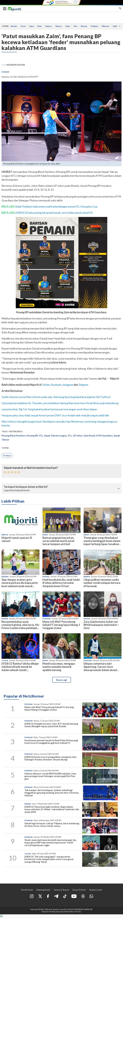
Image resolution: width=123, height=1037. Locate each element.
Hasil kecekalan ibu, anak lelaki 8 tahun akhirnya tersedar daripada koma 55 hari (61, 583)
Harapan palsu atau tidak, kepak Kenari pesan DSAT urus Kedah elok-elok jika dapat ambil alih (55, 415)
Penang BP (32, 435)
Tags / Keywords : (12, 431)
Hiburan (105, 26)
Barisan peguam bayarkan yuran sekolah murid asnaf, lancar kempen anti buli (58, 541)
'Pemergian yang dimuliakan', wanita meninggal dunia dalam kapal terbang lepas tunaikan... (102, 541)
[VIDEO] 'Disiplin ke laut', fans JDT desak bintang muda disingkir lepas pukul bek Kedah (51, 725)
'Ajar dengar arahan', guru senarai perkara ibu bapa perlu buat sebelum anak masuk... (20, 583)
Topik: (5, 448)
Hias (39, 26)
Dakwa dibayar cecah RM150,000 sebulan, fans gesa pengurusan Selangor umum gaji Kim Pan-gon (50, 776)
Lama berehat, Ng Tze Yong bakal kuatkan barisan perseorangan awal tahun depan (49, 409)
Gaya (31, 26)
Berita (5, 535)
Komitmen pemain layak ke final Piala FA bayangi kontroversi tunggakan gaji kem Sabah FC (51, 741)
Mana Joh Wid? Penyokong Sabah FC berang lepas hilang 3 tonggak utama (61, 625)
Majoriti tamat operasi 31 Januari (17, 539)
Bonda (14, 26)
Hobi (115, 26)
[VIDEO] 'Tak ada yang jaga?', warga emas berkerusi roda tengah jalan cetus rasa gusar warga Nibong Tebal (49, 859)
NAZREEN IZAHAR (16, 64)
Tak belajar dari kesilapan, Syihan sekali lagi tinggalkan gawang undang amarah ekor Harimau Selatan (51, 793)
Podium (94, 26)
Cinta (23, 26)
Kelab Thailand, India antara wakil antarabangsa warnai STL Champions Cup (56, 206)
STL (41, 435)
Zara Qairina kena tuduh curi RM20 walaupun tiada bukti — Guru (101, 625)
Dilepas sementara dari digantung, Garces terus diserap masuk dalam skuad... (101, 666)
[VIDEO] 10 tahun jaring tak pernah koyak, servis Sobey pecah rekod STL (54, 212)
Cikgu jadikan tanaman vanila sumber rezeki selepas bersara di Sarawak (102, 583)
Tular (67, 26)
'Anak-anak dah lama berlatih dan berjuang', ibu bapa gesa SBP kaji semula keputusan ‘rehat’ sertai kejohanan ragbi (50, 842)
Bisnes (84, 26)
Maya (45, 535)
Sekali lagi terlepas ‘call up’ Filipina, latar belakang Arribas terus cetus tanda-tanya (51, 824)
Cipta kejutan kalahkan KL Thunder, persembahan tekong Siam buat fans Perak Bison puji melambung (60, 403)
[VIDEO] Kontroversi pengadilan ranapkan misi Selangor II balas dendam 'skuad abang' (50, 758)
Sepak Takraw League (55, 435)
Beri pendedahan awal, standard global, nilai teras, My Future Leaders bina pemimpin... (20, 625)
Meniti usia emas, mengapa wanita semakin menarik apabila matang (58, 666)
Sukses (48, 26)
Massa (59, 26)
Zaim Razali (89, 435)
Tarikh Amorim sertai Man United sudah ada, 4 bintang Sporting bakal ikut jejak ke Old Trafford (56, 397)
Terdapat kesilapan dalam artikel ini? (26, 486)
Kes (75, 26)
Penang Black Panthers (14, 435)
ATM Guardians (104, 435)
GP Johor (77, 435)
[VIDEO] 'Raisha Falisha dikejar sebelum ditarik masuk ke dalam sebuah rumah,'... (20, 666)
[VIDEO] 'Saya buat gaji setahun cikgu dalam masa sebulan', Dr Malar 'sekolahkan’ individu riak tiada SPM (51, 809)
